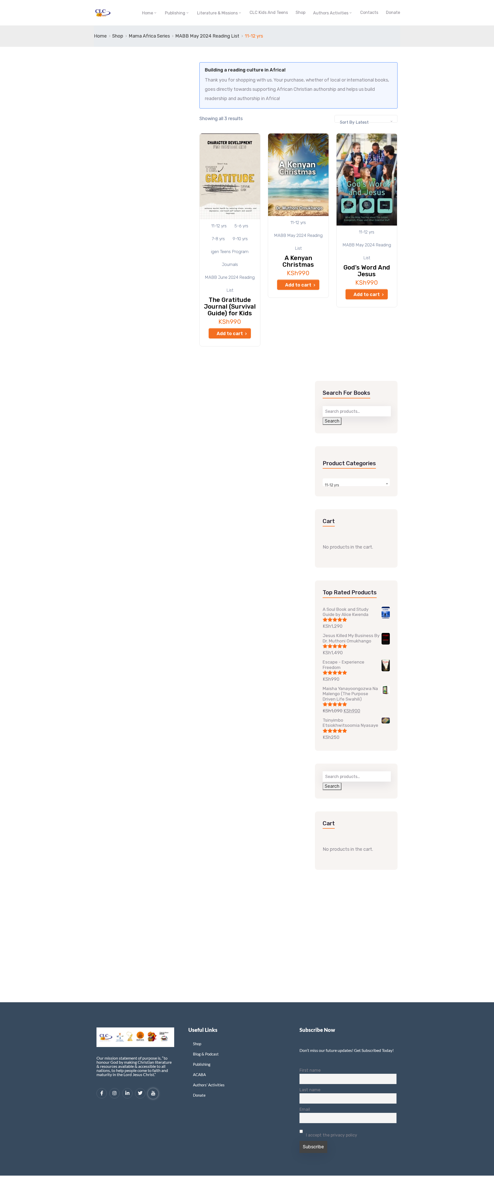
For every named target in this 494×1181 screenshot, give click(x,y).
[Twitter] (140, 1093)
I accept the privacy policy (331, 1135)
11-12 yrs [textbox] (332, 485)
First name (310, 1070)
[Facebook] (101, 1093)
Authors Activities (330, 13)
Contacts (369, 12)
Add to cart (230, 333)
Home (147, 13)
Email (304, 1109)
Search (332, 421)
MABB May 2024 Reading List (207, 36)
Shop (300, 12)
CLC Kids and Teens (269, 12)
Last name (309, 1089)
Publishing (175, 13)
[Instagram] (114, 1093)
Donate (393, 12)
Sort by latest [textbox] (354, 122)
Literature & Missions (217, 13)
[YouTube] (153, 1093)
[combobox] (366, 119)
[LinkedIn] (127, 1093)
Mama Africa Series (149, 36)
